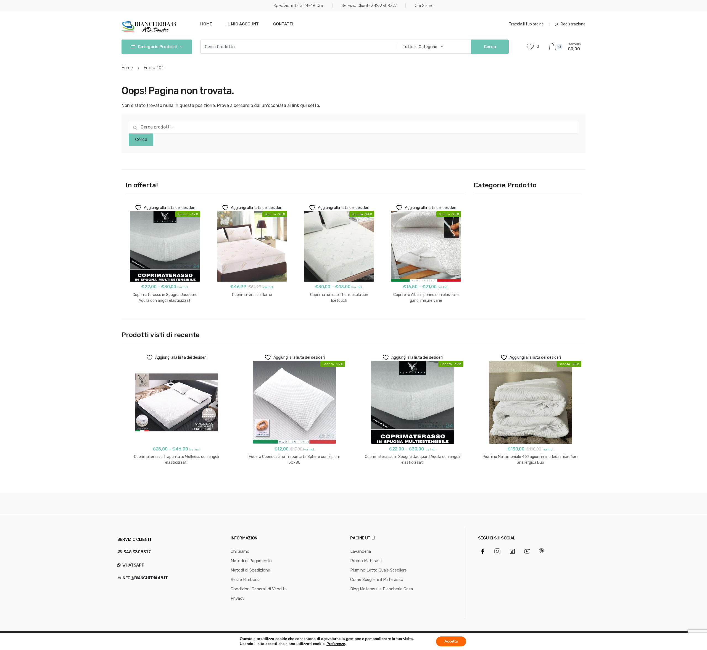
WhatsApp (133, 565)
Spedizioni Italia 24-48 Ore (298, 5)
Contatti (283, 24)
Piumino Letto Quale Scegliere (378, 570)
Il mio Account (242, 24)
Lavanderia (360, 551)
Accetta (451, 641)
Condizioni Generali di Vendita (259, 588)
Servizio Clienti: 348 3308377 (369, 5)
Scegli (165, 318)
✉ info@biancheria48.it (142, 577)
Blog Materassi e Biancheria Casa (381, 588)
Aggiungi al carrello (252, 312)
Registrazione (573, 24)
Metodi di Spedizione (250, 570)
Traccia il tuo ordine (526, 24)
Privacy (237, 598)
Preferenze (335, 643)
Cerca (141, 139)
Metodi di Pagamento (251, 560)
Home (206, 24)
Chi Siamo (424, 5)
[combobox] (297, 47)
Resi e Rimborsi (245, 579)
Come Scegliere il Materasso (376, 579)
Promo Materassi (366, 560)
